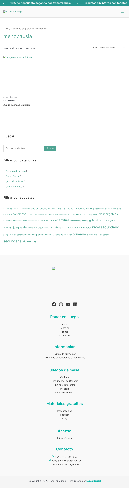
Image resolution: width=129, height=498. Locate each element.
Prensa (64, 331)
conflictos (19, 214)
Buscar (50, 148)
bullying (90, 208)
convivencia (75, 214)
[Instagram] (61, 304)
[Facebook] (54, 304)
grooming (84, 221)
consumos (64, 214)
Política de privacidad (64, 354)
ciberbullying (110, 209)
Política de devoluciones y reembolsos (64, 357)
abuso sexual (12, 209)
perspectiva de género (13, 235)
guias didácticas (99, 220)
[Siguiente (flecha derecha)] (14, 495)
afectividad (53, 209)
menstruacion (84, 227)
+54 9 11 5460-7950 (65, 457)
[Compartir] (25, 490)
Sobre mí (64, 328)
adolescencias (39, 208)
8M (4, 209)
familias (63, 220)
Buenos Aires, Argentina (66, 464)
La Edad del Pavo (64, 392)
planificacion (29, 234)
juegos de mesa (24, 227)
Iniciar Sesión (64, 438)
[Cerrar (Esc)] (35, 490)
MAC (64, 228)
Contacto (64, 335)
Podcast (64, 414)
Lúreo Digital (93, 481)
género (113, 220)
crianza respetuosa (90, 214)
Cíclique (64, 377)
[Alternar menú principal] (122, 11)
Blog (64, 418)
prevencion (67, 235)
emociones (32, 221)
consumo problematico (50, 214)
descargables (108, 214)
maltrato (71, 227)
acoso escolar (24, 209)
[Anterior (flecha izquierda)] (4, 495)
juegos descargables (48, 227)
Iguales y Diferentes (64, 384)
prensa (57, 234)
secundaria (12, 241)
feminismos (75, 221)
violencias (29, 241)
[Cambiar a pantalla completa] (14, 490)
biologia (61, 209)
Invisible (64, 388)
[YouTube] (68, 304)
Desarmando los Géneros (64, 381)
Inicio (6, 28)
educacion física (20, 221)
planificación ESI (44, 234)
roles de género (102, 235)
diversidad (8, 221)
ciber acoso (99, 209)
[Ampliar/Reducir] (4, 490)
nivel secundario (105, 227)
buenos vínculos (75, 208)
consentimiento (33, 214)
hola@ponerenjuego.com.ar (66, 460)
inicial (7, 227)
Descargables (64, 411)
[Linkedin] (75, 304)
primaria (79, 234)
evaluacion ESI (49, 220)
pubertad (91, 235)
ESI (39, 221)
